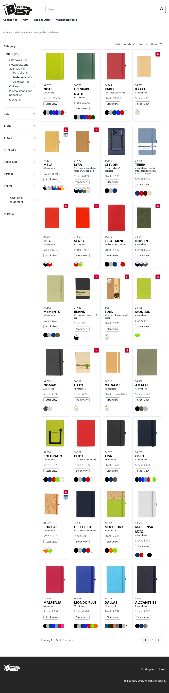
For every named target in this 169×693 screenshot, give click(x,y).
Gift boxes (18, 60)
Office (19, 32)
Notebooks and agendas (35, 32)
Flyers (162, 669)
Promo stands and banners (20, 93)
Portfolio (20, 72)
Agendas (21, 82)
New (26, 20)
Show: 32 (156, 44)
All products (8, 32)
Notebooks (53, 32)
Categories (10, 20)
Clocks (15, 99)
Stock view (51, 103)
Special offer (42, 20)
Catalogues (147, 669)
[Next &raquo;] (158, 640)
